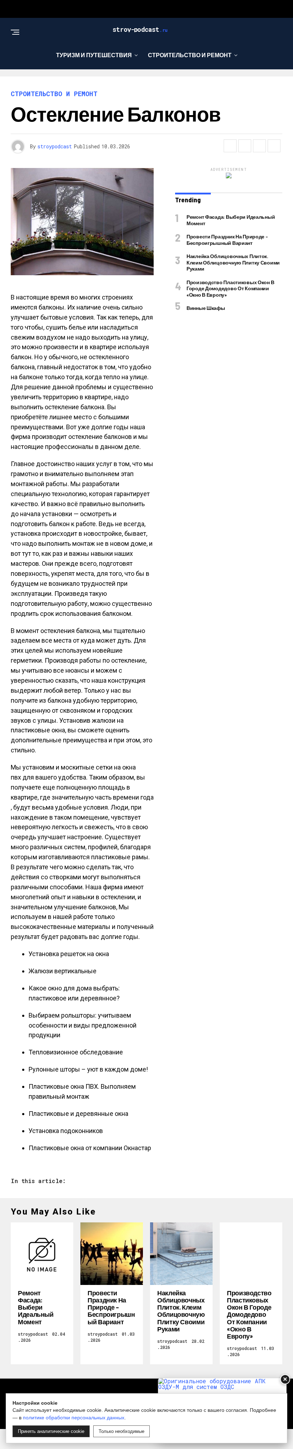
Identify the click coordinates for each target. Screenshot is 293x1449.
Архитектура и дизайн (143, 84)
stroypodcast (55, 146)
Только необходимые (121, 1431)
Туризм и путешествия (94, 54)
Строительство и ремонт (190, 54)
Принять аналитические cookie (51, 1431)
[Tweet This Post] (244, 145)
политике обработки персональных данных (73, 1417)
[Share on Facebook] (230, 145)
